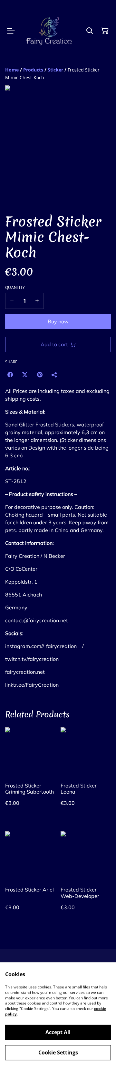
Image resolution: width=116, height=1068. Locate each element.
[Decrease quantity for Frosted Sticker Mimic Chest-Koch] (11, 301)
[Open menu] (11, 31)
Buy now (58, 321)
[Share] (54, 374)
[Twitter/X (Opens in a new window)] (25, 374)
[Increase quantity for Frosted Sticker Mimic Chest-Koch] (37, 301)
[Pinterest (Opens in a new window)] (39, 374)
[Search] (89, 31)
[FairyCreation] (49, 31)
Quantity (15, 287)
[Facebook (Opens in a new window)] (10, 374)
